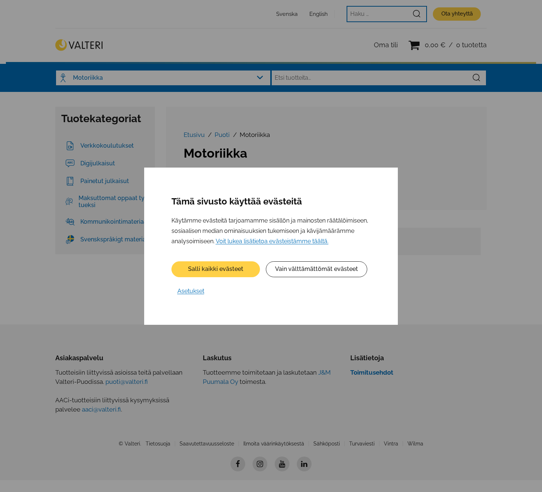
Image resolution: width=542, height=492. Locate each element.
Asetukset (190, 291)
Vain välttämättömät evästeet (316, 268)
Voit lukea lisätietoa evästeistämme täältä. (272, 240)
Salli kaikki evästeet (215, 268)
